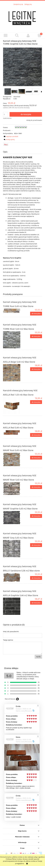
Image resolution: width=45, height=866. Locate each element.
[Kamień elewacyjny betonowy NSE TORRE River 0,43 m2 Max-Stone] (12, 339)
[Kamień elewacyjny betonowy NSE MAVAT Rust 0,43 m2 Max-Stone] (12, 459)
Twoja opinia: (8, 640)
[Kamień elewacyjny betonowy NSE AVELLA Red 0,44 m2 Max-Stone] (12, 432)
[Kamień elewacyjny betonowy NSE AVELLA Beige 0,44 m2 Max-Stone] (12, 372)
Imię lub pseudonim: (11, 631)
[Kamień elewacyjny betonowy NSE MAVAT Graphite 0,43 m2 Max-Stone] (12, 517)
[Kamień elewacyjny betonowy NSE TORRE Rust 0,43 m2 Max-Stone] (12, 310)
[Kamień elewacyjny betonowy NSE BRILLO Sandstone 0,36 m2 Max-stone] (12, 577)
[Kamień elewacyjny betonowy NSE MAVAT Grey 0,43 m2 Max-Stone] (12, 548)
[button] (5, 35)
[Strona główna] (22, 18)
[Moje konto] (28, 35)
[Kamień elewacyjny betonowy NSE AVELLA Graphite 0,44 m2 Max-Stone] (12, 606)
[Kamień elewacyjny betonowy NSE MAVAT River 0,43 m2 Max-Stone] (12, 488)
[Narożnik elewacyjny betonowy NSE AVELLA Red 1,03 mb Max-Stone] (12, 405)
